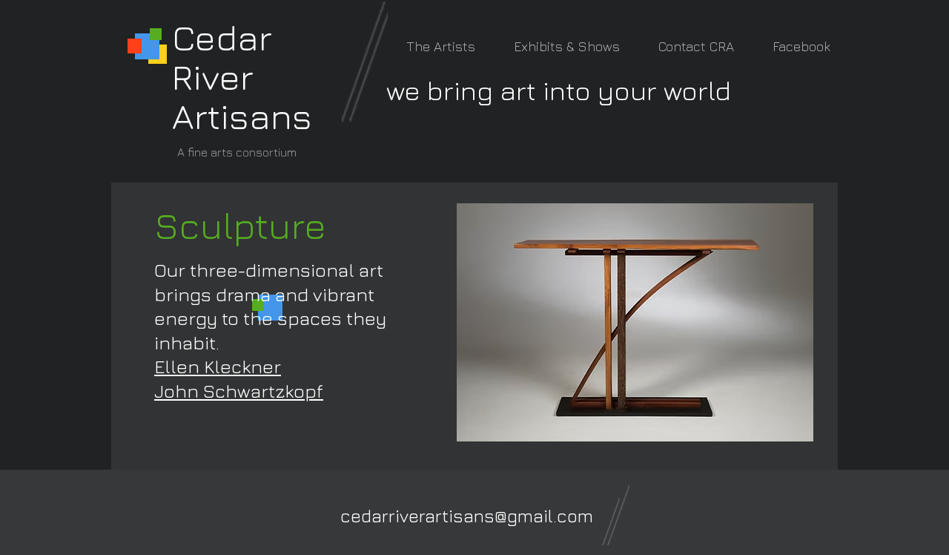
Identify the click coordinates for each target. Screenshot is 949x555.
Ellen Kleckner (217, 366)
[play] (782, 428)
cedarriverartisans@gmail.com (466, 515)
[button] (635, 322)
